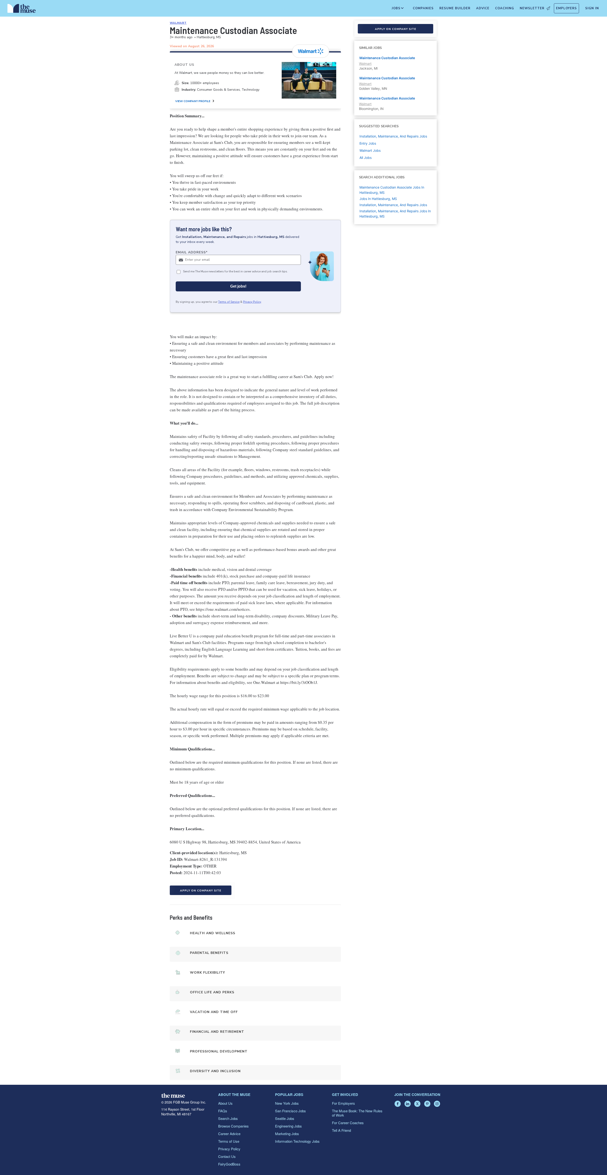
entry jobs (367, 143)
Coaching (504, 8)
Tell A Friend (341, 1130)
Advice (482, 8)
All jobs (365, 158)
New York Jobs (287, 1103)
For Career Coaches (348, 1122)
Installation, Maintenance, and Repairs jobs (393, 136)
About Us (225, 1103)
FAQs (222, 1110)
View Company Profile (192, 101)
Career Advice (229, 1133)
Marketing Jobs (287, 1133)
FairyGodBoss (229, 1163)
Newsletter (532, 8)
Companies (423, 8)
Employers (566, 8)
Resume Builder (454, 8)
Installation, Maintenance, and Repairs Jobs (393, 205)
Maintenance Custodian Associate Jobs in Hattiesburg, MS (391, 189)
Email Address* (192, 252)
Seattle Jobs (284, 1118)
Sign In (592, 8)
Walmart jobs (370, 150)
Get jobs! (238, 286)
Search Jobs (228, 1118)
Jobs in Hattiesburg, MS (378, 199)
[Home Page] (21, 9)
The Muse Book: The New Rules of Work (357, 1113)
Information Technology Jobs (297, 1141)
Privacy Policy (252, 302)
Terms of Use (228, 1141)
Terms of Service (228, 302)
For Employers (343, 1103)
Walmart (178, 23)
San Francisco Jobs (290, 1110)
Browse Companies (233, 1125)
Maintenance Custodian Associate (387, 58)
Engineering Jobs (288, 1125)
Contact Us (227, 1156)
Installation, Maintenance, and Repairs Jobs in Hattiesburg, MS (395, 213)
